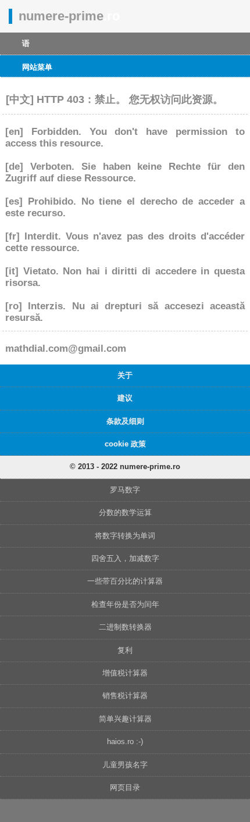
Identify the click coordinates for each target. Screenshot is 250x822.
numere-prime (69, 16)
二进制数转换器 (125, 627)
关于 (125, 375)
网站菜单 (37, 67)
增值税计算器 (125, 673)
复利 (125, 650)
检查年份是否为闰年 (125, 604)
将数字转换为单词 (125, 535)
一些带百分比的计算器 (125, 581)
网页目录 (125, 787)
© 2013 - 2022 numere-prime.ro (125, 466)
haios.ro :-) (125, 741)
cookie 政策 (125, 443)
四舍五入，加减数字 (125, 558)
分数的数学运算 (125, 512)
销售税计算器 (125, 695)
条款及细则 (125, 421)
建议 (125, 398)
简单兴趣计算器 (125, 718)
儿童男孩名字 (125, 764)
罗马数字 (125, 489)
